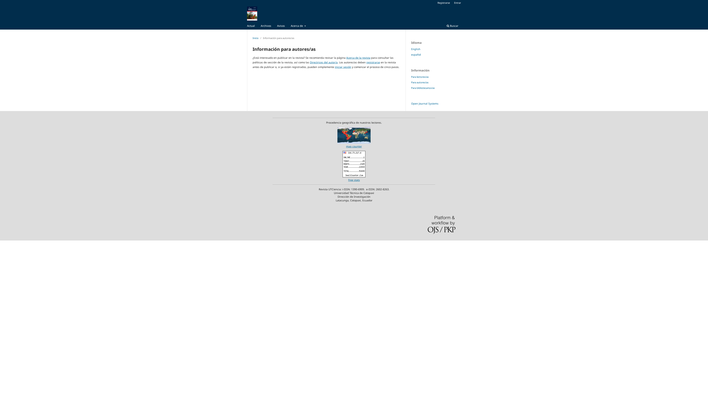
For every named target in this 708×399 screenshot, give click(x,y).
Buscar (453, 26)
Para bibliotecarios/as (423, 88)
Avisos (281, 26)
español (416, 54)
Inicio (255, 38)
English (415, 49)
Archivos (266, 26)
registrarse (373, 62)
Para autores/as (419, 82)
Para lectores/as (420, 77)
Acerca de (297, 26)
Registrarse (444, 2)
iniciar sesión (343, 67)
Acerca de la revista (358, 57)
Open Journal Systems (424, 103)
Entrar (457, 2)
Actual (251, 26)
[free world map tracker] (354, 142)
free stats (354, 180)
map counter (354, 146)
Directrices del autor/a (324, 62)
